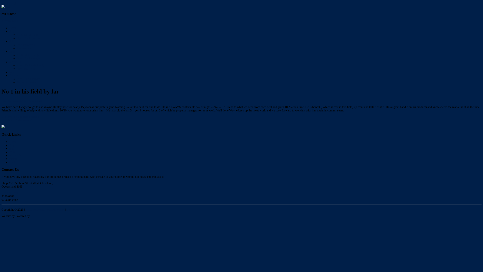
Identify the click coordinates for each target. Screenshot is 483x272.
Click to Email (10, 193)
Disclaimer (72, 209)
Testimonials (24, 48)
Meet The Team (26, 68)
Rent (12, 51)
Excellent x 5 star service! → (19, 120)
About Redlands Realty (31, 65)
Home (12, 27)
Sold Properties (26, 44)
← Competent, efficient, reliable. (21, 116)
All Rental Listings (28, 55)
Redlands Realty (35, 209)
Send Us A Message (29, 78)
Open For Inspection (29, 38)
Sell (11, 41)
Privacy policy (55, 209)
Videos (13, 72)
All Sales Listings (27, 34)
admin (38, 100)
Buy (11, 31)
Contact (13, 75)
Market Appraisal (27, 82)
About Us (15, 61)
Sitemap (86, 209)
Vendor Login (10, 3)
